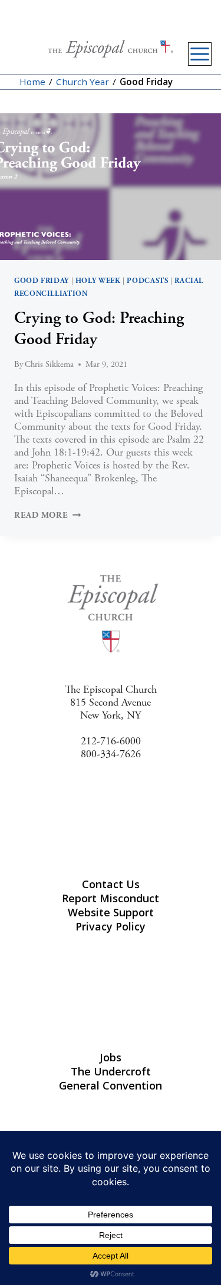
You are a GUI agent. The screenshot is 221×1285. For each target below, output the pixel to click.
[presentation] (110, 186)
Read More (47, 515)
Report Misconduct (110, 898)
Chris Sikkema (49, 364)
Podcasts (147, 280)
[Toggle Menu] (200, 54)
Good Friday (41, 280)
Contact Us (111, 884)
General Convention (110, 1085)
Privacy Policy (110, 926)
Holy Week (98, 280)
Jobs (110, 1057)
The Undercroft (111, 1071)
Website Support (111, 912)
